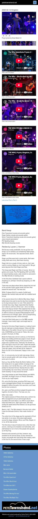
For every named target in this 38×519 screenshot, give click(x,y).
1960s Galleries (8, 453)
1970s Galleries (8, 457)
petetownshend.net (9, 2)
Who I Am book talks (9, 473)
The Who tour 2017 (9, 485)
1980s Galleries (8, 461)
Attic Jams (6, 465)
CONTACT (11, 516)
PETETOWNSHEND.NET (23, 516)
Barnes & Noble (8, 469)
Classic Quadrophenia (10, 489)
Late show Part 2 (7, 200)
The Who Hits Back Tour (10, 497)
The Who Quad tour (9, 477)
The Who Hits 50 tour (10, 481)
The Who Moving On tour (11, 493)
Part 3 (15, 200)
